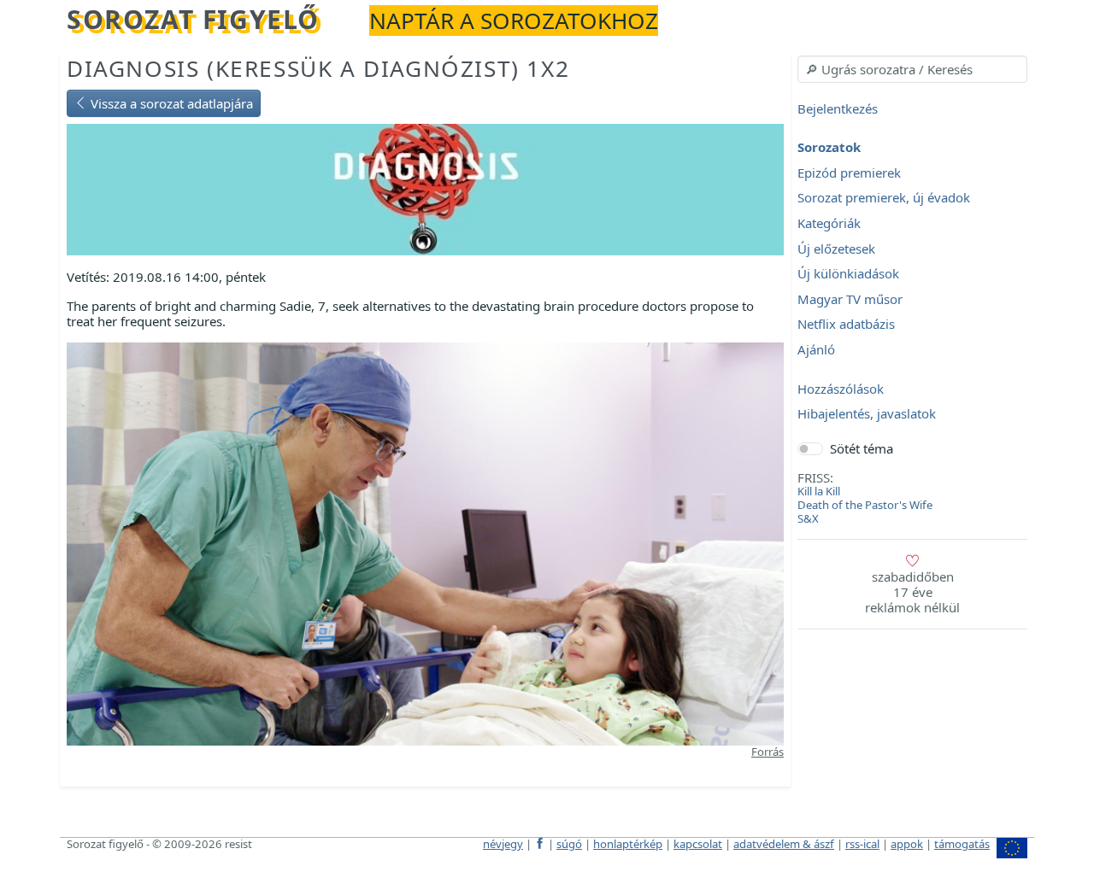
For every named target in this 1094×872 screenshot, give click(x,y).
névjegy (503, 844)
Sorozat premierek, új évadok (883, 198)
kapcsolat (697, 844)
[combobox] (912, 69)
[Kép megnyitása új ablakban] (425, 542)
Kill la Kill (818, 491)
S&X (808, 518)
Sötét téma (861, 448)
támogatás (962, 844)
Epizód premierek (849, 172)
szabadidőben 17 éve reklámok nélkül (912, 592)
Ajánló (816, 349)
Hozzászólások (840, 388)
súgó (569, 844)
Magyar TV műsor (850, 298)
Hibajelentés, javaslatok (866, 414)
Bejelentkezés (837, 108)
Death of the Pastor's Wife (864, 504)
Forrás (767, 751)
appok (907, 844)
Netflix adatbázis (846, 324)
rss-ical (862, 844)
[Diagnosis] (425, 187)
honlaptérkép (627, 844)
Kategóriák (829, 222)
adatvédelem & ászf (783, 844)
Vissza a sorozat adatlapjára (170, 103)
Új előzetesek (836, 248)
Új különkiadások (848, 274)
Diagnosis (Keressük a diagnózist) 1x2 (318, 68)
